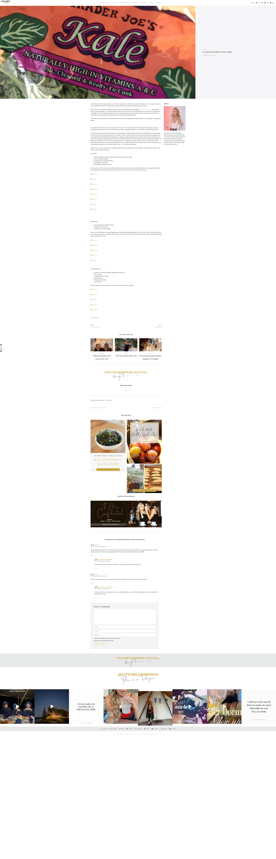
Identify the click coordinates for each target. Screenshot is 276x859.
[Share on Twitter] (1, 347)
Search (273, 2)
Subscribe (143, 2)
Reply (92, 555)
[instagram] (251, 2)
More (157, 2)
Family (102, 400)
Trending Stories (104, 2)
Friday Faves (158, 327)
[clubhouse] (265, 2)
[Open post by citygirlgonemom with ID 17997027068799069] (224, 706)
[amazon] (268, 2)
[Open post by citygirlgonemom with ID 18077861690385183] (120, 706)
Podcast (135, 2)
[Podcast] (126, 527)
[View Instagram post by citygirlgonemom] (33, 722)
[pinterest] (256, 2)
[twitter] (262, 2)
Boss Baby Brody (125, 2)
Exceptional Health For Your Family (217, 52)
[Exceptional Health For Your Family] (97, 52)
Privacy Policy (140, 734)
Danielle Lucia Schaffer (106, 559)
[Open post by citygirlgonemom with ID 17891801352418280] (155, 707)
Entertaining (95, 400)
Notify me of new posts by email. (104, 640)
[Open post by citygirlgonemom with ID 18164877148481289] (17, 706)
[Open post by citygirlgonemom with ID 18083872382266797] (258, 706)
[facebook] (259, 2)
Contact (150, 2)
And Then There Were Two (126, 355)
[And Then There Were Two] (126, 344)
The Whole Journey (146, 109)
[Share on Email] (1, 351)
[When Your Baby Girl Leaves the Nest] (102, 344)
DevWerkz (151, 734)
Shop (114, 2)
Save (2, 349)
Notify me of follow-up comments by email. (107, 638)
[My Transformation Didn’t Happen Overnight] (150, 344)
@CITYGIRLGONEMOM (138, 674)
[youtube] (270, 2)
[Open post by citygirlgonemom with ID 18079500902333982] (189, 706)
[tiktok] (254, 2)
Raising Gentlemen (96, 327)
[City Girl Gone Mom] (5, 2)
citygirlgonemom (17, 690)
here (122, 144)
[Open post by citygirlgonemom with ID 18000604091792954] (86, 706)
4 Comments (95, 317)
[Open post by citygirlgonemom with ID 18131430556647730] (51, 706)
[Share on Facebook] (1, 345)
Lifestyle (109, 400)
